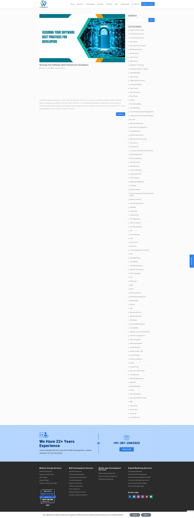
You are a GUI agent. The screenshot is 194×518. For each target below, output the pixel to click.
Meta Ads (133, 207)
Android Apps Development (107, 473)
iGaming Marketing (136, 154)
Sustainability (134, 328)
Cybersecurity (134, 77)
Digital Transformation (137, 30)
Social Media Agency (136, 265)
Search (132, 15)
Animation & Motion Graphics (139, 69)
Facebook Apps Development (78, 477)
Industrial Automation (137, 135)
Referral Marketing (136, 158)
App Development (135, 312)
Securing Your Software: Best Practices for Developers (63, 65)
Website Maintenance (137, 378)
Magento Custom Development (140, 332)
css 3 (131, 277)
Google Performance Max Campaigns (142, 115)
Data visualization (135, 394)
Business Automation (136, 203)
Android (132, 304)
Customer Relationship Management (141, 112)
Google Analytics (135, 347)
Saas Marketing (135, 108)
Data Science (134, 88)
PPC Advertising (135, 219)
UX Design (133, 185)
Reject (146, 515)
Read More (120, 114)
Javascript (133, 413)
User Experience (135, 234)
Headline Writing (135, 189)
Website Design (44, 480)
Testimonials (125, 4)
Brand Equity (134, 96)
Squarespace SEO (135, 174)
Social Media (134, 262)
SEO (131, 254)
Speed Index (134, 409)
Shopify (132, 100)
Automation (133, 41)
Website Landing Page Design (48, 483)
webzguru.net (48, 497)
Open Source (134, 143)
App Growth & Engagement (138, 127)
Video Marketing (135, 73)
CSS (131, 230)
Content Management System (139, 250)
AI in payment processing (138, 45)
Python (132, 363)
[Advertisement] (82, 85)
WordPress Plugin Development (78, 495)
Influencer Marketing (136, 123)
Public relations (134, 178)
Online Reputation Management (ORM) (139, 477)
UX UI (131, 238)
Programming (134, 367)
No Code (132, 119)
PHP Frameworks (135, 293)
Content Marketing (136, 170)
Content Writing (135, 355)
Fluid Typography (135, 273)
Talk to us (126, 449)
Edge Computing (135, 339)
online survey (134, 57)
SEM (131, 402)
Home (72, 4)
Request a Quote (148, 4)
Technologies (90, 4)
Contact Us (135, 4)
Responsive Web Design (46, 474)
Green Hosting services (137, 38)
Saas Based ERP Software (138, 398)
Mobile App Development (138, 297)
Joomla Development (75, 480)
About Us (80, 4)
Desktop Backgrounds (137, 34)
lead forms (133, 246)
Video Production (135, 223)
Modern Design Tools (136, 351)
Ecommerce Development (76, 474)
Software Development (137, 335)
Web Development (135, 316)
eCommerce (134, 242)
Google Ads (133, 211)
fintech (132, 390)
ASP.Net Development (45, 471)
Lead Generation (135, 162)
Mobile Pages (134, 300)
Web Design (133, 320)
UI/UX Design (43, 477)
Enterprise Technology (137, 65)
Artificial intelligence (136, 359)
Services (100, 4)
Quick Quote (192, 261)
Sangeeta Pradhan (59, 68)
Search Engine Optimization (136, 486)
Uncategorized (134, 374)
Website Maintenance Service (77, 492)
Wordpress (133, 281)
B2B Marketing (134, 166)
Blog (116, 4)
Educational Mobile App (137, 324)
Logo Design (134, 405)
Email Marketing (135, 131)
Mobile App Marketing (137, 182)
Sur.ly (51, 501)
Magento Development (75, 483)
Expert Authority (135, 92)
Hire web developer (136, 227)
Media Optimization (136, 343)
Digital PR (133, 382)
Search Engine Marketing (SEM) (137, 483)
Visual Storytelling (135, 104)
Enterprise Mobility (136, 84)
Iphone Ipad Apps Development (108, 476)
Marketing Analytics (136, 49)
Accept (135, 515)
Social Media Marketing (135, 471)
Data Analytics (134, 53)
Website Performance (137, 269)
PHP (131, 308)
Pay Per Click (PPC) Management (137, 474)
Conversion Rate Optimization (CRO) (141, 150)
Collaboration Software (137, 80)
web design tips (135, 417)
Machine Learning (135, 199)
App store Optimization (137, 371)
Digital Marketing (135, 258)
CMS (131, 285)
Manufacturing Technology (138, 139)
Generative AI (134, 146)
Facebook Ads (134, 215)
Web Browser (134, 61)
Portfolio (109, 4)
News (131, 289)
